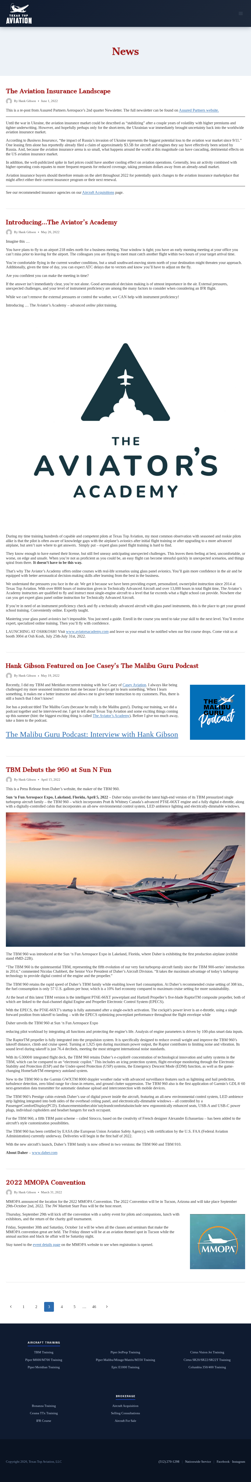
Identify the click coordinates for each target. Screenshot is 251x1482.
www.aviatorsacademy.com (87, 631)
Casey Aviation (134, 685)
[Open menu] (240, 13)
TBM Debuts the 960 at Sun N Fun (58, 770)
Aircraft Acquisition (125, 1406)
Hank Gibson (27, 101)
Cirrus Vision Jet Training (207, 1352)
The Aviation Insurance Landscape (58, 91)
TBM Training (43, 1352)
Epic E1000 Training (125, 1367)
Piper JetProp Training (125, 1352)
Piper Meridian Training (44, 1367)
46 (94, 1307)
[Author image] (9, 101)
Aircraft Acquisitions (98, 192)
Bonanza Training (44, 1406)
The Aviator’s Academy (111, 716)
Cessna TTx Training (44, 1413)
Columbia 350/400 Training (207, 1367)
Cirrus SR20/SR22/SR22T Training (207, 1360)
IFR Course (43, 1421)
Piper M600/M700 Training (43, 1360)
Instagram (238, 1461)
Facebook (223, 1461)
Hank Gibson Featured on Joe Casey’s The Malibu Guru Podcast (102, 666)
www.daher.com (44, 1153)
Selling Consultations (125, 1413)
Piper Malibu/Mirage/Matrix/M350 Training (125, 1360)
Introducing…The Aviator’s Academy (61, 222)
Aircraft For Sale (125, 1421)
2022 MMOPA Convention (45, 1182)
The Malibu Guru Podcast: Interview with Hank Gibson (92, 734)
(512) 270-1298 (169, 1461)
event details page (46, 1245)
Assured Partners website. (199, 110)
